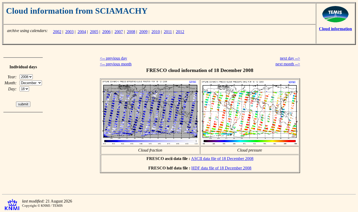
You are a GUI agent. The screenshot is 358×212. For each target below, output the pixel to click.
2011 (168, 31)
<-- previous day (113, 58)
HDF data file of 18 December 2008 (221, 168)
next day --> (290, 58)
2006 (106, 31)
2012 (180, 31)
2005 (94, 31)
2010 (155, 31)
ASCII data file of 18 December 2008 (222, 158)
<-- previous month (116, 64)
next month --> (287, 64)
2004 (82, 31)
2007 (119, 31)
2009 (143, 31)
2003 (69, 31)
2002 (57, 31)
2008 (131, 31)
